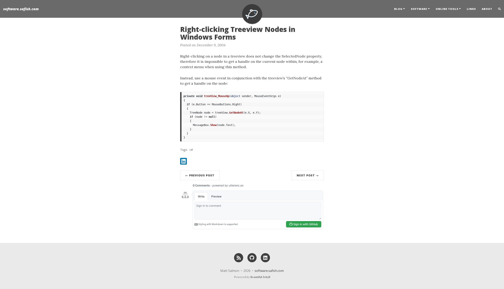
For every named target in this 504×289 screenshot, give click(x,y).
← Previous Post (199, 175)
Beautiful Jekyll (260, 277)
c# (191, 150)
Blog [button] (398, 9)
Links (471, 9)
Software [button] (419, 9)
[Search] (498, 9)
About (487, 9)
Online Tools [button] (447, 9)
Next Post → (308, 175)
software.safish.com (21, 8)
